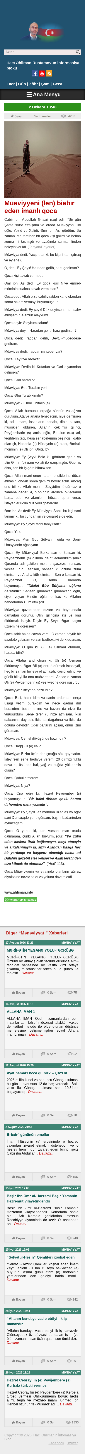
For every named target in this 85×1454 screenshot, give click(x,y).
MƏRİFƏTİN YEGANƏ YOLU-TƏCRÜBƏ (40, 950)
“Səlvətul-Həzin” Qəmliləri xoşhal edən (41, 1257)
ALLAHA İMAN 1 (21, 1012)
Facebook (56, 1443)
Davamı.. (28, 973)
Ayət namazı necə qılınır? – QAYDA (37, 1073)
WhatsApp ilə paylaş (22, 899)
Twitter (72, 1443)
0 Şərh (51, 992)
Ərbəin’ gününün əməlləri (29, 1135)
